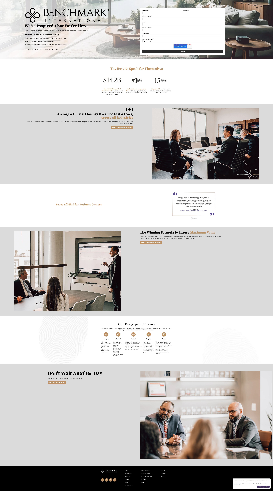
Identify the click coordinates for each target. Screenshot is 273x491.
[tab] (193, 218)
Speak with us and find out (56, 382)
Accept (260, 486)
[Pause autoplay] (192, 218)
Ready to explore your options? (122, 127)
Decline (266, 486)
